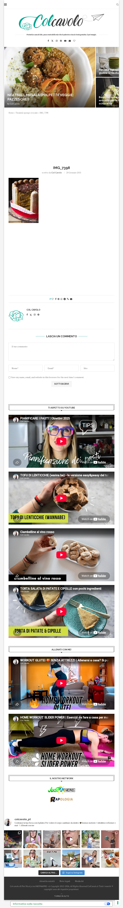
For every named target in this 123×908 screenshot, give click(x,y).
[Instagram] (57, 41)
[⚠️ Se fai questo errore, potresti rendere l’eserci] (90, 859)
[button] (9, 77)
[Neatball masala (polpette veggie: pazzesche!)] (49, 77)
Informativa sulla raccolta (27, 903)
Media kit (79, 881)
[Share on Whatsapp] (61, 299)
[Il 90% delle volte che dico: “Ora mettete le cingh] (52, 859)
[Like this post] (52, 299)
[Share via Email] (71, 299)
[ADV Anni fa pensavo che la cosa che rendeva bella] (110, 859)
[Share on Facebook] (55, 299)
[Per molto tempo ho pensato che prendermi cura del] (90, 839)
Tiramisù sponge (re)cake (27, 112)
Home (11, 112)
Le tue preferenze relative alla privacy (74, 903)
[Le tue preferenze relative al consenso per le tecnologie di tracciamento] (118, 903)
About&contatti (47, 881)
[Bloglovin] (74, 41)
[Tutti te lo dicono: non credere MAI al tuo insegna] (110, 839)
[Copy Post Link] (68, 299)
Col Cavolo (15, 103)
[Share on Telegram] (65, 299)
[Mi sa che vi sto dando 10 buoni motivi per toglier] (52, 839)
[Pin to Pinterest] (58, 299)
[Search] (117, 4)
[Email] (70, 41)
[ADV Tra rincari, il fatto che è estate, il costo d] (71, 859)
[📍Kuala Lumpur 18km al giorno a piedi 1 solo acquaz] (13, 839)
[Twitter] (52, 41)
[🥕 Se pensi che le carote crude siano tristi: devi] (32, 839)
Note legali (65, 881)
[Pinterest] (61, 41)
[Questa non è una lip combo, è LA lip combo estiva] (71, 839)
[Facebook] (48, 41)
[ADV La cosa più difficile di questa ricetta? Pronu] (13, 859)
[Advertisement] (61, 139)
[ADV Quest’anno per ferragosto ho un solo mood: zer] (32, 859)
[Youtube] (65, 41)
